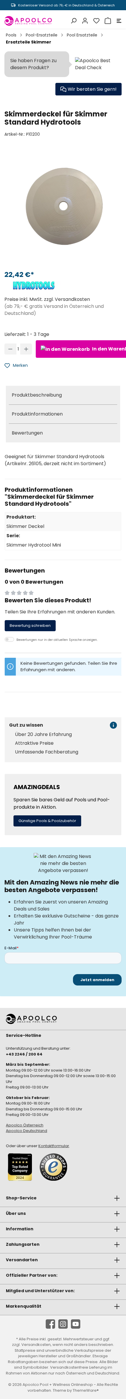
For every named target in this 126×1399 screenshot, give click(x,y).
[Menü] (118, 21)
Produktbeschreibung (37, 395)
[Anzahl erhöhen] (26, 349)
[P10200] (63, 206)
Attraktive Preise (34, 743)
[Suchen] (73, 21)
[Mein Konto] (84, 21)
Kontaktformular (53, 1146)
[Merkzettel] (95, 21)
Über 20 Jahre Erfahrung (43, 734)
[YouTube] (75, 1324)
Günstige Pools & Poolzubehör (47, 821)
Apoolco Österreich (24, 1125)
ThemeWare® (86, 1390)
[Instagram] (63, 1324)
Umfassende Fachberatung (46, 752)
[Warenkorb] (107, 21)
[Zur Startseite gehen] (28, 21)
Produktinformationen (37, 414)
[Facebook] (50, 1324)
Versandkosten (36, 1344)
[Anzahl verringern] (10, 349)
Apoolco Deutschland (26, 1130)
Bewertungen (27, 433)
